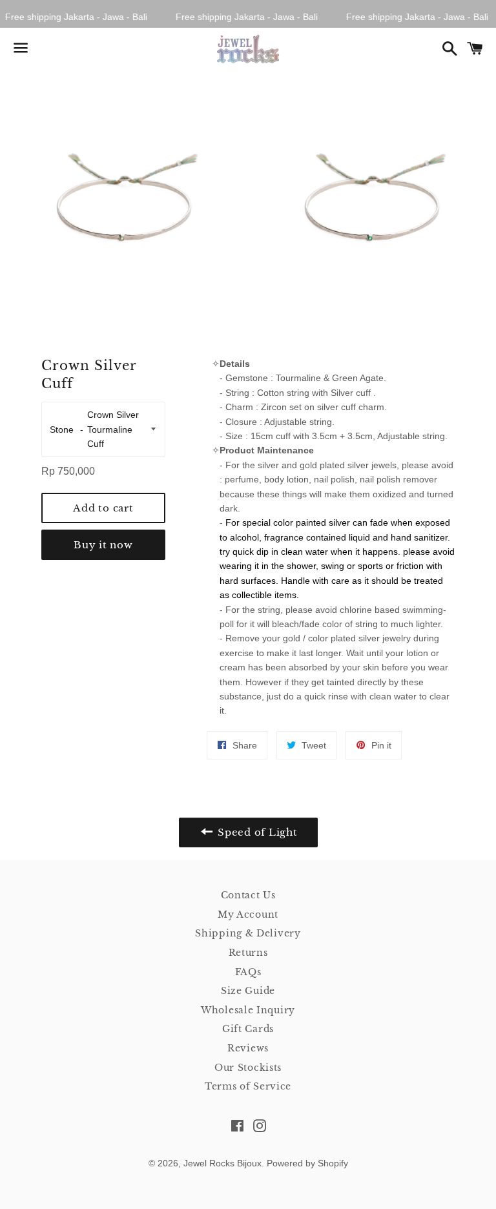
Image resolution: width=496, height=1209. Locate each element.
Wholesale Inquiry (248, 1010)
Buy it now (103, 545)
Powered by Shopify (307, 1163)
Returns (248, 952)
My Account (248, 914)
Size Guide (248, 991)
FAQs (248, 972)
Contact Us (248, 895)
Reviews (248, 1048)
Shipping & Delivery (247, 933)
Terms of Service (248, 1086)
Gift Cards (248, 1029)
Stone (63, 429)
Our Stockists (248, 1067)
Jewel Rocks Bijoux (222, 1163)
